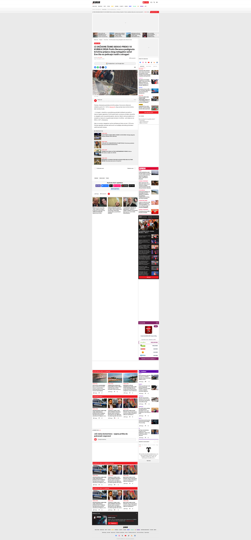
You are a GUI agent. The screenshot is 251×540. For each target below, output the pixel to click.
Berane (96, 178)
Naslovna (96, 39)
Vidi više (149, 460)
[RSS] (154, 62)
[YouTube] (148, 62)
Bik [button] (142, 444)
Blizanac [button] (145, 444)
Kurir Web (100, 57)
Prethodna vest (100, 168)
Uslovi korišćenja (140, 532)
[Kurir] (96, 2)
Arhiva (126, 532)
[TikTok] (151, 62)
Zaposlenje (146, 532)
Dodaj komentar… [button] (102, 439)
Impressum (113, 532)
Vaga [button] (157, 444)
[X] (145, 62)
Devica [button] (153, 444)
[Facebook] (140, 62)
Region (100, 39)
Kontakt (108, 532)
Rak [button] (148, 444)
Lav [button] (151, 444)
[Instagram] (143, 62)
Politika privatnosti (132, 532)
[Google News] (157, 62)
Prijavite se (113, 523)
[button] (132, 58)
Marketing (104, 532)
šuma (107, 178)
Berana (111, 107)
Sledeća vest (130, 168)
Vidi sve (148, 277)
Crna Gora (106, 39)
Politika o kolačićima (120, 532)
